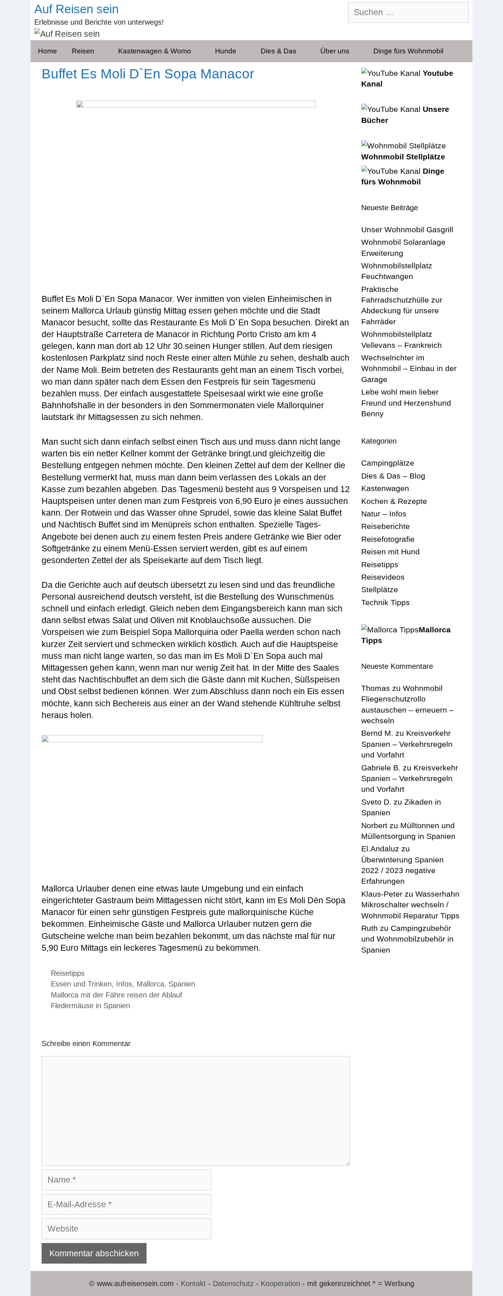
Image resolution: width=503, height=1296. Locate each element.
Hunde (225, 51)
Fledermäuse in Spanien (90, 1006)
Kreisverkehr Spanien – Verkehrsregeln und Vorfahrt (407, 744)
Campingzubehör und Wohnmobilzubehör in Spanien (407, 939)
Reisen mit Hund (390, 551)
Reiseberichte (385, 526)
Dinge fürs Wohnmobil (408, 51)
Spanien (182, 984)
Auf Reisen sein (76, 9)
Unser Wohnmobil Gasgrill (407, 229)
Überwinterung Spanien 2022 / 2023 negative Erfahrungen (402, 870)
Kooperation (280, 1283)
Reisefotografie (388, 539)
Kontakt (193, 1283)
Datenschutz (233, 1283)
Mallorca (150, 984)
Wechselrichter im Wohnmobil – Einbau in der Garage (409, 368)
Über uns (334, 51)
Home (47, 51)
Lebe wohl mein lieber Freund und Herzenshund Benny (406, 403)
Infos (124, 984)
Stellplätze (379, 589)
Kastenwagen (385, 488)
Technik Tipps (385, 602)
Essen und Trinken (81, 984)
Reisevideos (383, 577)
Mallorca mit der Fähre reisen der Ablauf (116, 995)
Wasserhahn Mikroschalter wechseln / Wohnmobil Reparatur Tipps (410, 905)
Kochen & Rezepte (394, 501)
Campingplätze (387, 463)
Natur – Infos (384, 513)
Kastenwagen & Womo (154, 51)
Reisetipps (68, 973)
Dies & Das (278, 51)
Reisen (83, 51)
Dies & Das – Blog (393, 476)
